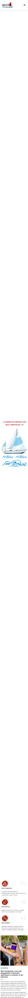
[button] (24, 5)
